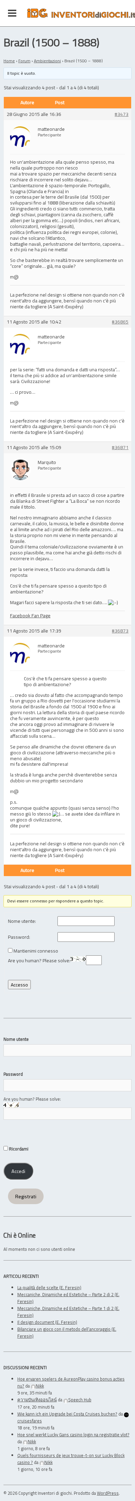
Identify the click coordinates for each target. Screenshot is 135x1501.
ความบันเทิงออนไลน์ (37, 1399)
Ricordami (18, 1148)
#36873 (120, 631)
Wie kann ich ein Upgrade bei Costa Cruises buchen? (67, 1413)
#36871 (120, 448)
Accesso (19, 984)
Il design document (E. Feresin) (47, 1322)
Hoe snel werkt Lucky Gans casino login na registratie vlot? (73, 1434)
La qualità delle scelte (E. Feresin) (49, 1287)
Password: (19, 937)
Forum (24, 60)
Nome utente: (22, 921)
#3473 (121, 114)
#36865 (120, 322)
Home (9, 60)
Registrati (25, 1196)
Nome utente (16, 1039)
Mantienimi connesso (36, 951)
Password (13, 1074)
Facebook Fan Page (30, 615)
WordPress (108, 1493)
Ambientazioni (47, 60)
